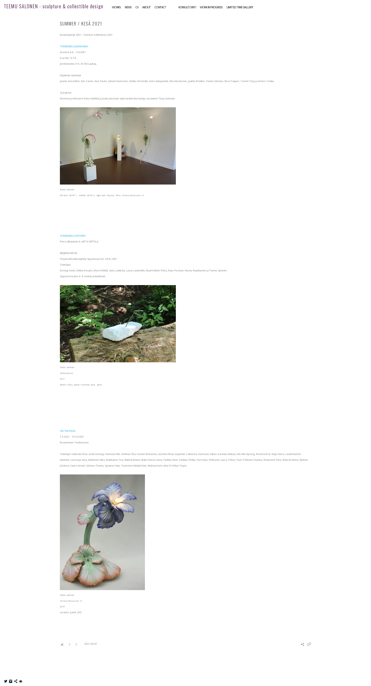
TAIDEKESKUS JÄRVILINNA (74, 46)
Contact (160, 7)
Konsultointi (187, 7)
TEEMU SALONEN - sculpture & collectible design (53, 6)
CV (137, 7)
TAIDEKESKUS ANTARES (73, 235)
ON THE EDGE (67, 431)
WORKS (116, 7)
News (128, 7)
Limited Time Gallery (239, 7)
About (146, 7)
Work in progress (211, 7)
